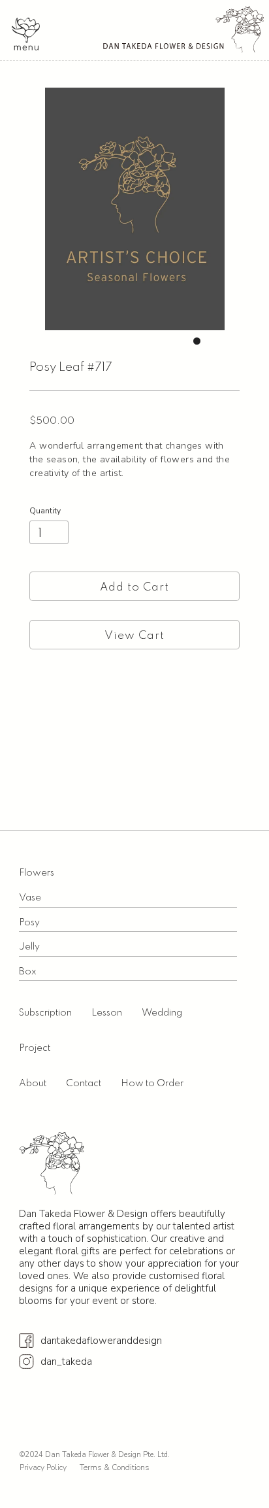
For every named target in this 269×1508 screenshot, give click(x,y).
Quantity (45, 511)
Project (34, 1048)
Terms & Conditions (115, 1467)
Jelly (29, 946)
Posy (29, 922)
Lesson (106, 1013)
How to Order (152, 1083)
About (32, 1083)
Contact (83, 1083)
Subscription (45, 1013)
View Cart (134, 636)
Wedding (162, 1013)
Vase (30, 897)
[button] (25, 33)
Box (28, 971)
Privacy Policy (43, 1467)
